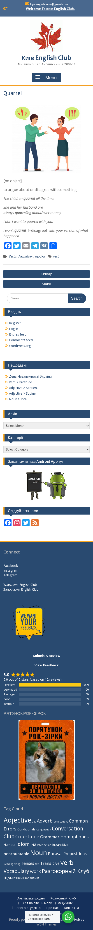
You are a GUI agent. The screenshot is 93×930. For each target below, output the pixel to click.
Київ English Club (46, 58)
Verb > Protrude (20, 382)
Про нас (52, 907)
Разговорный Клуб (65, 871)
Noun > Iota (18, 399)
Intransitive (60, 844)
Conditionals (26, 829)
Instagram (10, 570)
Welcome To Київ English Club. (50, 9)
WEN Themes (47, 924)
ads (34, 821)
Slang (17, 864)
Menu (51, 77)
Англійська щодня (32, 256)
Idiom (23, 844)
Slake (46, 283)
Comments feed (21, 340)
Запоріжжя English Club (20, 589)
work (35, 871)
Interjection (44, 845)
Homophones (74, 837)
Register (15, 323)
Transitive (50, 863)
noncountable (16, 853)
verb (56, 256)
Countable (27, 836)
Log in (13, 329)
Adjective (17, 820)
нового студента (28, 907)
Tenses (27, 863)
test (37, 864)
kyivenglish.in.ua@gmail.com (49, 4)
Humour (10, 844)
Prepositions (75, 853)
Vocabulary (16, 871)
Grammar (49, 836)
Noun (38, 852)
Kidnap (46, 274)
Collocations (60, 821)
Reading (8, 864)
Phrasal (55, 853)
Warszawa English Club (20, 584)
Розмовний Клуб (63, 898)
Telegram (10, 575)
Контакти (71, 907)
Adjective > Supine (22, 393)
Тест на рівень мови (36, 903)
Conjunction (43, 829)
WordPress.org (20, 345)
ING (33, 844)
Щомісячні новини (21, 877)
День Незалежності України (30, 376)
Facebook (10, 565)
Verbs (13, 256)
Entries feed (17, 334)
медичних (65, 903)
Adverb (45, 821)
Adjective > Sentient (23, 388)
